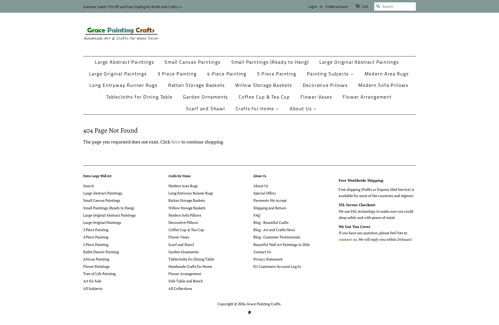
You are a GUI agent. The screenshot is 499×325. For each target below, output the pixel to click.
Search (88, 185)
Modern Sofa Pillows (383, 85)
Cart (365, 6)
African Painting (96, 259)
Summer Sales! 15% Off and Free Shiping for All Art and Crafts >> (132, 6)
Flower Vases (316, 96)
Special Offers (264, 193)
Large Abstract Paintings (124, 62)
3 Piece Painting (177, 73)
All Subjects (92, 288)
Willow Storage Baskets (263, 85)
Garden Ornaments (205, 96)
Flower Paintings (96, 266)
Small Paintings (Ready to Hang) (270, 62)
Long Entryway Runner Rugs (123, 85)
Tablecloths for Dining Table (139, 96)
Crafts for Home (256, 108)
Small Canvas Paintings (193, 62)
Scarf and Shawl (205, 108)
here (175, 142)
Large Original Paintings (118, 73)
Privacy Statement (268, 259)
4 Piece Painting (226, 73)
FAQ (256, 215)
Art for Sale (92, 280)
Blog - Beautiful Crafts (270, 222)
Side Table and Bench (185, 280)
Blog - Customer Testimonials (276, 237)
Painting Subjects (328, 73)
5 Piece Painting (276, 73)
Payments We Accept (270, 200)
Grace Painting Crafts (263, 303)
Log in (312, 6)
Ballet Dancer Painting (101, 251)
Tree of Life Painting (99, 273)
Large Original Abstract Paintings (359, 62)
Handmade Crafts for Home (190, 266)
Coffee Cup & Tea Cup (264, 96)
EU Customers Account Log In (277, 266)
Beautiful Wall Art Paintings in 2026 (281, 244)
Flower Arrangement (367, 96)
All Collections (180, 288)
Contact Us (262, 251)
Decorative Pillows (325, 85)
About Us (301, 108)
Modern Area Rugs (387, 73)
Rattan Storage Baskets (196, 85)
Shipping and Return (269, 207)
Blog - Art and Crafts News (274, 229)
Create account (336, 6)
